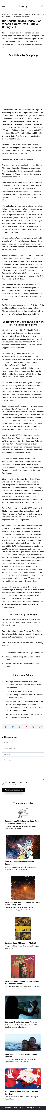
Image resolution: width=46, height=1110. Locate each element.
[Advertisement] (23, 82)
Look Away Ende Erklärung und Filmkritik (21, 1022)
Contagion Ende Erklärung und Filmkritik (20, 943)
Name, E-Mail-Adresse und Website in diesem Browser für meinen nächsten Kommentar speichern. (22, 784)
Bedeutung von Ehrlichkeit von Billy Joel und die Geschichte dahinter (22, 982)
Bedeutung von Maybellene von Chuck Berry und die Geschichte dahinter (22, 822)
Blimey (23, 6)
